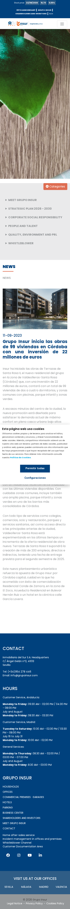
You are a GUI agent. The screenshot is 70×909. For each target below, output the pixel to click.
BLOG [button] (51, 14)
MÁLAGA (26, 887)
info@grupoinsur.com (24, 675)
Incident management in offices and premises (32, 839)
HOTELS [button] (7, 802)
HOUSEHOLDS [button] (11, 786)
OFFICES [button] (8, 792)
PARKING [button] (8, 807)
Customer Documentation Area (23, 846)
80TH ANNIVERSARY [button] (26, 10)
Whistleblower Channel (17, 842)
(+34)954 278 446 (19, 671)
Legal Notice (14, 903)
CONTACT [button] (9, 828)
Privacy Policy (34, 903)
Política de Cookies (20, 457)
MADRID (43, 887)
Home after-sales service (19, 835)
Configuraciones (35, 477)
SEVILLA (8, 887)
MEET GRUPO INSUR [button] (14, 823)
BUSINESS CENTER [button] (13, 813)
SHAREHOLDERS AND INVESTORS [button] (31, 14)
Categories (57, 186)
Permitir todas (35, 468)
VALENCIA (61, 887)
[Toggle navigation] (62, 24)
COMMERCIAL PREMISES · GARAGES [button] (23, 797)
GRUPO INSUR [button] (44, 10)
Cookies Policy (55, 903)
